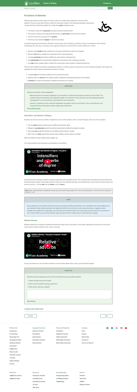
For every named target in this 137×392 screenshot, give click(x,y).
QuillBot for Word (15, 378)
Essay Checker (37, 343)
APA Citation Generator (63, 340)
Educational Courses (39, 381)
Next (106, 316)
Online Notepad (14, 361)
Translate (12, 358)
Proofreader (36, 334)
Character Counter (15, 355)
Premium (82, 375)
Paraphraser (13, 331)
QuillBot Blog (60, 381)
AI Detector (59, 331)
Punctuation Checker (39, 340)
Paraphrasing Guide (62, 375)
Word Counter (14, 352)
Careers (84, 334)
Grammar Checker (38, 331)
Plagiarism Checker (62, 334)
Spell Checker (37, 337)
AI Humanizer (14, 334)
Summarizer (13, 346)
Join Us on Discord (87, 343)
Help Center (85, 337)
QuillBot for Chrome (16, 375)
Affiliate (82, 381)
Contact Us (85, 340)
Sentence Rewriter (15, 343)
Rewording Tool (14, 337)
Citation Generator (61, 337)
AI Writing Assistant (62, 378)
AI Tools (35, 384)
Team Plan (83, 378)
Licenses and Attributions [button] (33, 309)
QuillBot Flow (14, 349)
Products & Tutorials (39, 375)
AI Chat (12, 364)
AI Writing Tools (37, 378)
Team (83, 331)
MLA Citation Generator (63, 343)
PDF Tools (36, 387)
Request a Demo (85, 384)
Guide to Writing (49, 3)
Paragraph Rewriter (15, 340)
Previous (30, 316)
